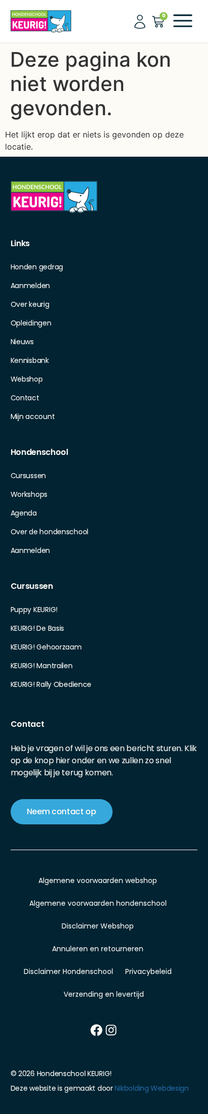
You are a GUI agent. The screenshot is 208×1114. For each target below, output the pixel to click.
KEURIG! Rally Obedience (51, 684)
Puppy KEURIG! (34, 610)
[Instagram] (111, 1030)
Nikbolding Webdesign (151, 1088)
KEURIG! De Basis (38, 628)
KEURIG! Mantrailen (42, 666)
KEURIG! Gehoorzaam (46, 647)
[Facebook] (96, 1030)
